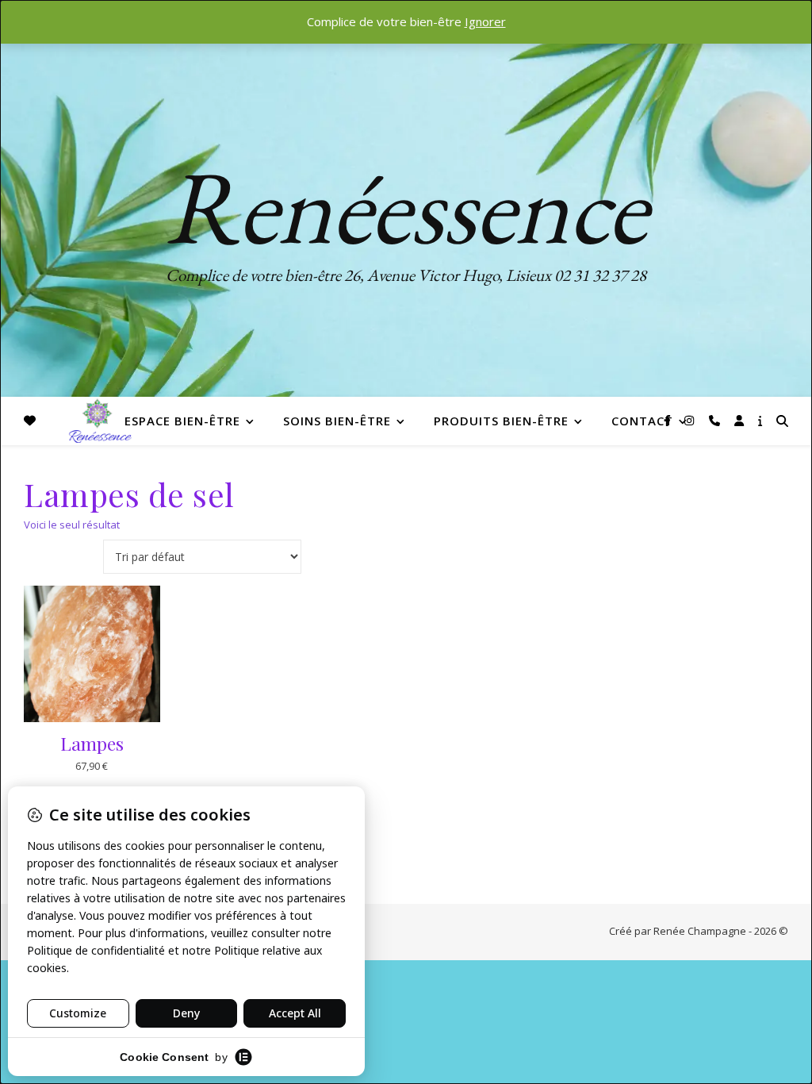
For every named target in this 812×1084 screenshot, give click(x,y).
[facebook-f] (669, 420)
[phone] (716, 420)
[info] (760, 420)
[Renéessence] (98, 420)
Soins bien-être (337, 421)
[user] (740, 420)
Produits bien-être (501, 421)
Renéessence (406, 206)
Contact (642, 421)
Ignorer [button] (485, 21)
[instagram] (690, 420)
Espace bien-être (182, 421)
